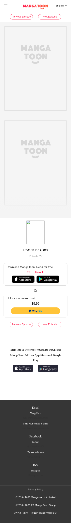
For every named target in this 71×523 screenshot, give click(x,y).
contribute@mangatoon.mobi (35, 428)
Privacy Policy (35, 489)
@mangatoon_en (35, 475)
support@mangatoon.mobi (35, 417)
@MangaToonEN (35, 446)
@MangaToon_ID (35, 457)
